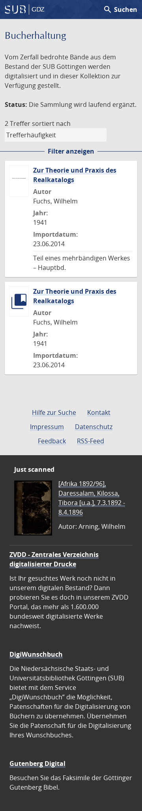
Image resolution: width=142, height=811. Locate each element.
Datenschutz (93, 426)
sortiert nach (51, 123)
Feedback (52, 441)
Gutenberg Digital (37, 763)
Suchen (120, 9)
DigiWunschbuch (36, 654)
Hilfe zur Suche (54, 412)
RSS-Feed (90, 441)
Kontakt (98, 412)
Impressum (47, 426)
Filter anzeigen (71, 151)
